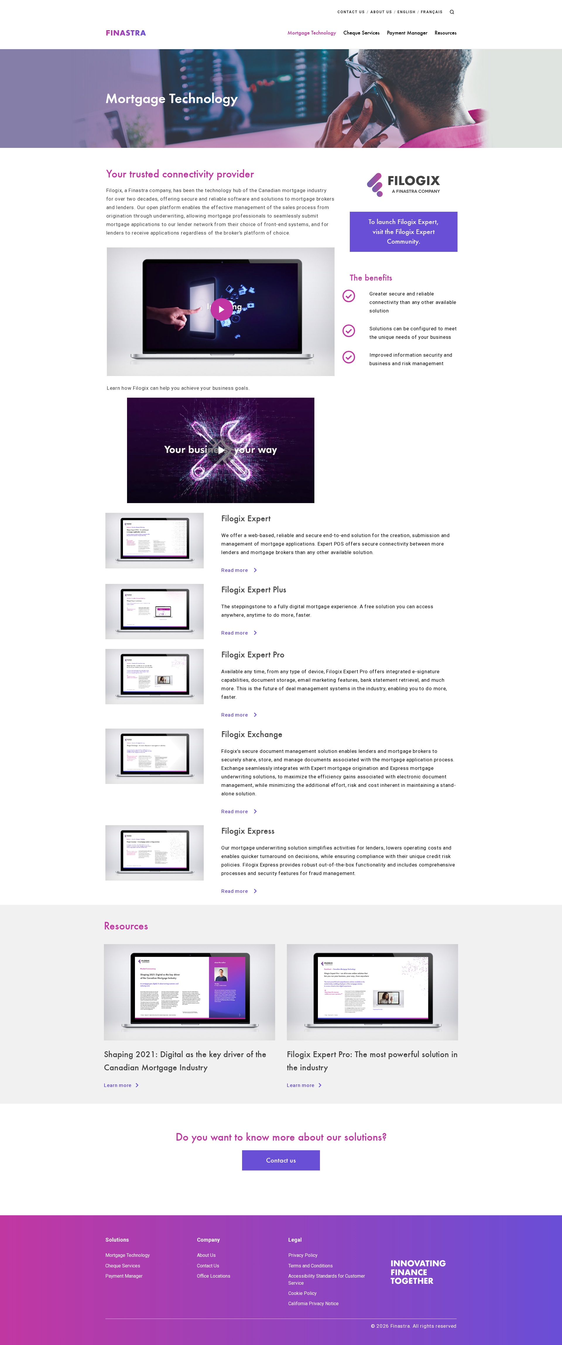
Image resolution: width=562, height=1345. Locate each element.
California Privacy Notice (313, 1303)
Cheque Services (361, 32)
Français (432, 12)
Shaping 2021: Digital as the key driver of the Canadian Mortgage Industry (185, 1061)
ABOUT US (381, 12)
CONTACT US (351, 12)
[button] (452, 12)
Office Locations (213, 1276)
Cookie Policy (302, 1293)
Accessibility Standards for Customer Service (326, 1279)
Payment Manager (407, 32)
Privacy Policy (303, 1255)
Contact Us (208, 1266)
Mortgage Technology (311, 32)
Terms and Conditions (310, 1266)
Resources (446, 32)
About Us (206, 1255)
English (406, 12)
